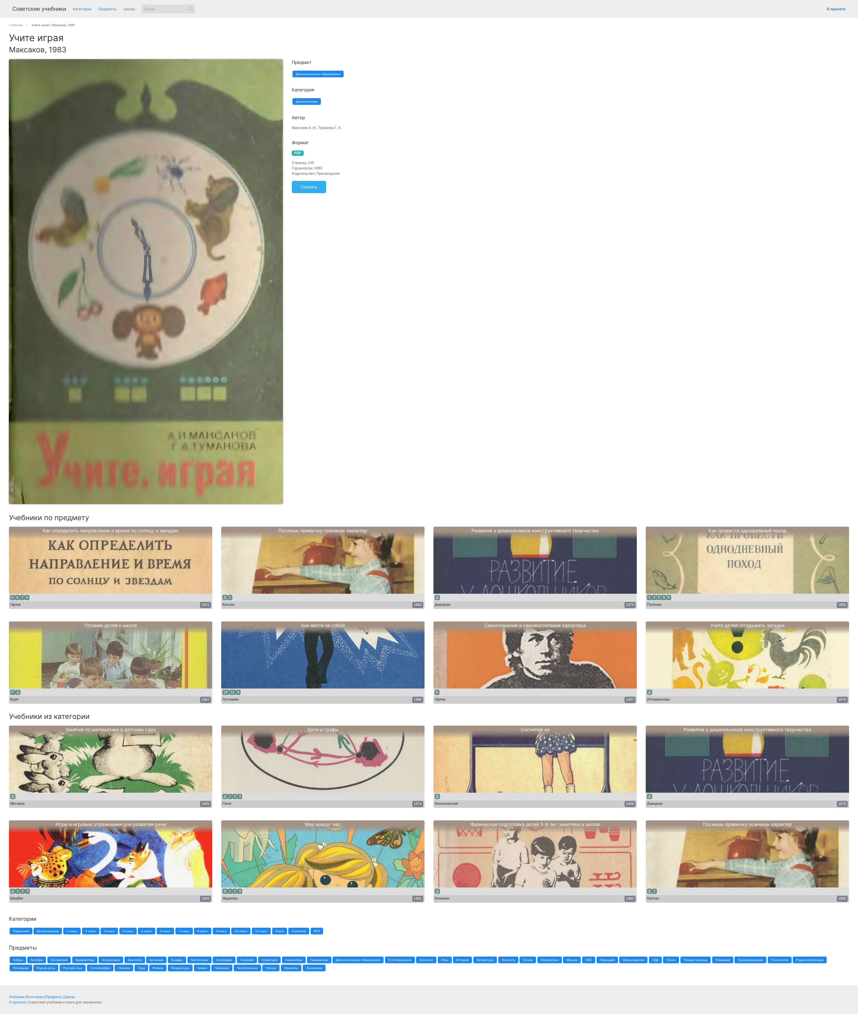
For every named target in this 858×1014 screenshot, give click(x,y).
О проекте (17, 1002)
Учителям (299, 931)
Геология (247, 960)
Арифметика (85, 960)
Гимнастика (293, 960)
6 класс (165, 931)
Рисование (21, 968)
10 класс (241, 931)
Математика (550, 960)
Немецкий (607, 960)
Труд (141, 968)
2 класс (90, 931)
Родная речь (46, 968)
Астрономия (111, 960)
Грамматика (319, 960)
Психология (779, 960)
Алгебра (37, 960)
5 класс (146, 931)
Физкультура (180, 968)
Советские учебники (39, 9)
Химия (202, 968)
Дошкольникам (307, 101)
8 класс (202, 931)
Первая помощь (695, 960)
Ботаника (156, 960)
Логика (528, 960)
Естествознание (400, 960)
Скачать (309, 186)
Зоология (426, 960)
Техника (124, 968)
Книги (279, 931)
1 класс (72, 931)
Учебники (17, 997)
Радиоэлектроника (809, 960)
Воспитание (199, 960)
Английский (59, 960)
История (462, 960)
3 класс (109, 931)
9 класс (221, 931)
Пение (671, 960)
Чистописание (247, 968)
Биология (135, 960)
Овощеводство (633, 960)
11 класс (261, 931)
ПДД (655, 960)
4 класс (128, 931)
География (224, 960)
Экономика (314, 968)
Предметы (107, 9)
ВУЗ (317, 931)
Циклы (129, 9)
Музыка (571, 960)
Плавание (722, 960)
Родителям (21, 931)
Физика (158, 968)
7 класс (184, 931)
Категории (82, 9)
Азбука (18, 960)
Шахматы (291, 968)
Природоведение (750, 960)
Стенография (100, 968)
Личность (508, 960)
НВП (588, 960)
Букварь (177, 960)
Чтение (271, 968)
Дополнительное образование (318, 74)
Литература (485, 960)
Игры (444, 960)
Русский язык (72, 968)
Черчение (222, 968)
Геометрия (269, 960)
